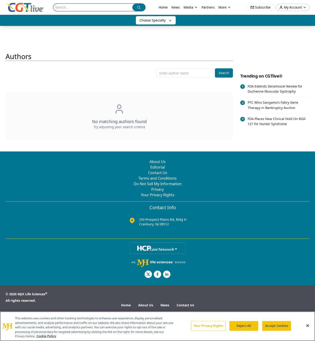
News (175, 7)
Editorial (157, 167)
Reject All (244, 326)
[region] (157, 326)
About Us (157, 161)
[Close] (308, 326)
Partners (208, 7)
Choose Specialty (153, 20)
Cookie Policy (46, 336)
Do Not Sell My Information (157, 183)
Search (224, 73)
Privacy (157, 189)
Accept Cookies (276, 326)
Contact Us (157, 172)
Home (163, 7)
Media (188, 7)
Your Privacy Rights (157, 194)
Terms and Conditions (157, 178)
